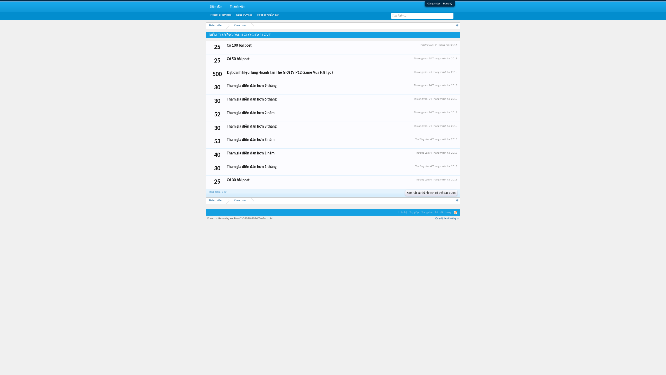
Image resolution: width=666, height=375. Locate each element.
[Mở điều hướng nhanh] (456, 25)
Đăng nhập (433, 3)
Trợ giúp (414, 212)
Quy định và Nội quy (447, 218)
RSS (455, 212)
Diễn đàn (216, 6)
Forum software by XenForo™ (240, 218)
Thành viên (237, 6)
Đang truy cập (244, 15)
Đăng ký (447, 3)
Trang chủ (427, 212)
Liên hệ (403, 212)
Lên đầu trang (443, 212)
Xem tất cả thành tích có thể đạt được (431, 193)
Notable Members (220, 15)
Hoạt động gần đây (268, 15)
